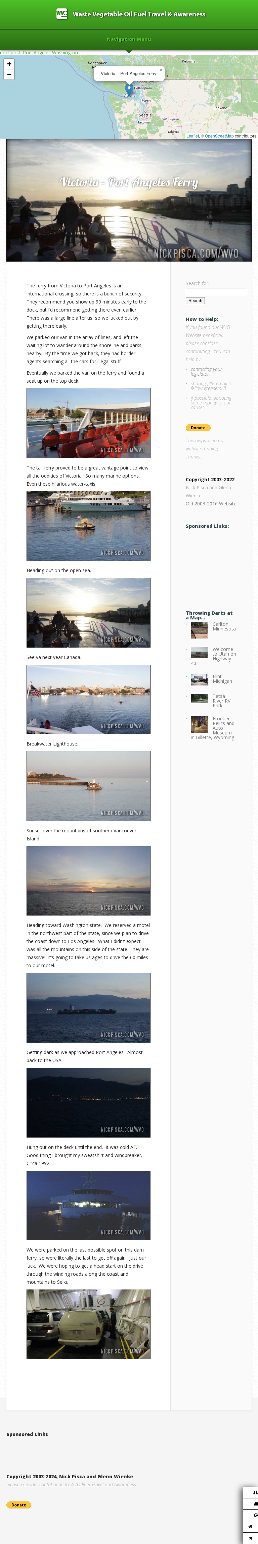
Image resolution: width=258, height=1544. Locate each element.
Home (20, 132)
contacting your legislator (206, 371)
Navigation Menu (129, 39)
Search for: (197, 283)
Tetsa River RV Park (221, 701)
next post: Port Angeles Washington (39, 52)
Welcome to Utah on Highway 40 (213, 656)
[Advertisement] (222, 563)
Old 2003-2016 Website (211, 503)
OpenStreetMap (219, 136)
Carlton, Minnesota (224, 626)
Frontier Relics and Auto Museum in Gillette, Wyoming (212, 727)
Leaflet (192, 136)
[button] (129, 90)
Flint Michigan (222, 678)
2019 (35, 132)
